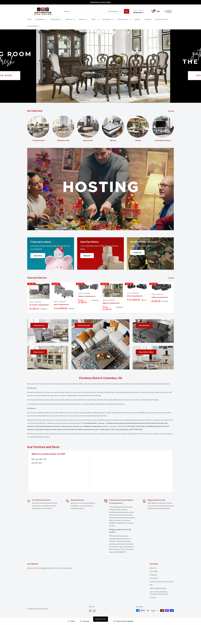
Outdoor (137, 19)
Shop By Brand (32, 26)
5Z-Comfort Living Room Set (39, 305)
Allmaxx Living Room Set (86, 296)
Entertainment (122, 19)
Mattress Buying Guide (158, 588)
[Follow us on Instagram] (94, 610)
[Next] (174, 297)
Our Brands (154, 571)
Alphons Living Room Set (111, 303)
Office (93, 19)
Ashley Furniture (35, 302)
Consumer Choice (161, 19)
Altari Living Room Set (134, 296)
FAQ (151, 585)
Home (29, 19)
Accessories (106, 19)
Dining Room (55, 19)
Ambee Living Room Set (159, 297)
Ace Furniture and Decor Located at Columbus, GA (159, 593)
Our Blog (153, 597)
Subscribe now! (100, 619)
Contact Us (154, 578)
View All (171, 111)
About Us (153, 568)
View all (171, 278)
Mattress (82, 19)
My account (137, 12)
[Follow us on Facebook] (90, 610)
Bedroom (69, 19)
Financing (147, 19)
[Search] (126, 11)
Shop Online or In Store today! (100, 2)
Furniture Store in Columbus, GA (161, 581)
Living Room (40, 19)
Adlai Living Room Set (61, 304)
